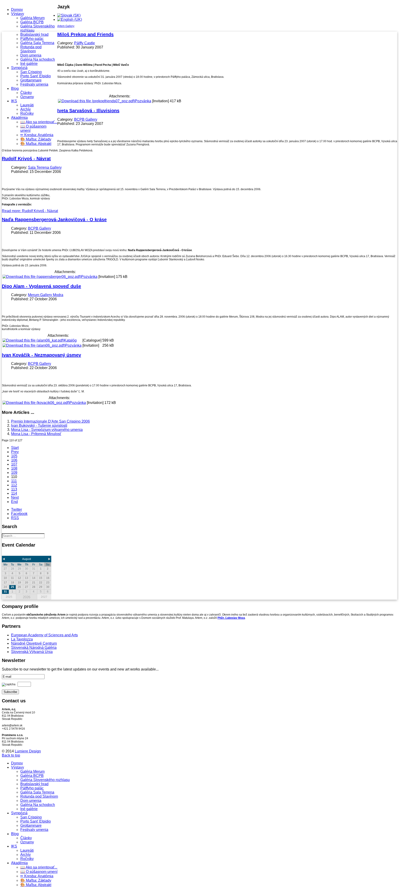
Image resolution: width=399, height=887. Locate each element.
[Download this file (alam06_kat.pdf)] (33, 340)
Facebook (19, 514)
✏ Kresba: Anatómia (36, 135)
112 (14, 485)
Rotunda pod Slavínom (31, 49)
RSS (15, 518)
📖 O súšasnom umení (38, 872)
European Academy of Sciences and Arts (44, 635)
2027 (44, 596)
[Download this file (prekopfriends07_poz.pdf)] (96, 101)
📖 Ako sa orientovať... (38, 122)
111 (14, 481)
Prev (15, 452)
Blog (15, 88)
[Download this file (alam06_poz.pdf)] (34, 345)
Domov (17, 10)
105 (14, 456)
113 (14, 489)
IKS (14, 101)
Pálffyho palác (32, 39)
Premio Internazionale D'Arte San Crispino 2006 (50, 421)
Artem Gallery (65, 26)
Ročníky (27, 113)
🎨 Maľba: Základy (35, 139)
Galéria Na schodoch (37, 59)
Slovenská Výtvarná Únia (32, 652)
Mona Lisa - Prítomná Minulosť (36, 434)
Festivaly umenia (34, 84)
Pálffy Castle (84, 43)
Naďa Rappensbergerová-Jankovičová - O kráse (54, 219)
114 (14, 493)
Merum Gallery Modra (45, 295)
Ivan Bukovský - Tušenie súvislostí (39, 425)
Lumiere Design (28, 751)
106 (14, 460)
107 (14, 464)
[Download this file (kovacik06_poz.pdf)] (36, 403)
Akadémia (19, 118)
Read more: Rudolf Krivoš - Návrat (30, 211)
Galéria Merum (32, 18)
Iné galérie (29, 64)
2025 (9, 596)
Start (15, 448)
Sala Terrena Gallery (45, 167)
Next (15, 497)
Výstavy (17, 14)
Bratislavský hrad (34, 34)
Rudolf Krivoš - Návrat (26, 158)
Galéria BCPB (32, 22)
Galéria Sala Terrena (37, 43)
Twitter (16, 509)
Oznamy (27, 97)
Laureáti (27, 105)
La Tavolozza (22, 639)
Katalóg (70, 340)
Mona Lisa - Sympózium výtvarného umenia (47, 430)
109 (14, 473)
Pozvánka (143, 101)
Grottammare (31, 80)
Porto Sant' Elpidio (35, 76)
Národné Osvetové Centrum (34, 643)
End (14, 502)
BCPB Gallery (85, 119)
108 (14, 468)
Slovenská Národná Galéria (34, 647)
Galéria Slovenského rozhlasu (45, 780)
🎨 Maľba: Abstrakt (35, 144)
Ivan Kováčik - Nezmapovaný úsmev (41, 355)
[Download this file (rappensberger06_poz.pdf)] (42, 277)
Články (26, 93)
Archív (25, 109)
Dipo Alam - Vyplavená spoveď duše (41, 286)
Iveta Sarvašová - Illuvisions (88, 110)
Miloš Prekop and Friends (85, 34)
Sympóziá (19, 68)
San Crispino (31, 72)
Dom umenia (30, 55)
